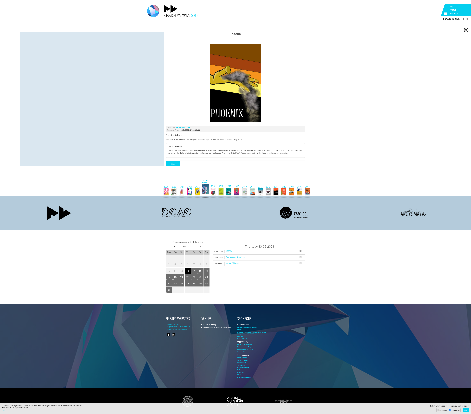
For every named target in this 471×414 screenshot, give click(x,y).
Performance (455, 410)
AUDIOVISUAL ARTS (184, 128)
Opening (229, 251)
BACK (172, 163)
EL (463, 19)
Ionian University (173, 324)
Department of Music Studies (177, 329)
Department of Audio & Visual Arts (178, 327)
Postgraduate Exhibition (235, 257)
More (4, 411)
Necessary (443, 410)
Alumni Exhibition (232, 263)
